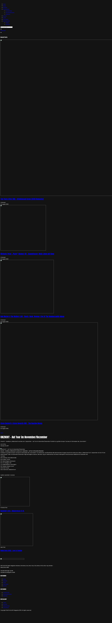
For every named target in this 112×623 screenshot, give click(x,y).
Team (7, 22)
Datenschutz (6, 606)
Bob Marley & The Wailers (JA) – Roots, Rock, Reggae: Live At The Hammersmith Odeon (32, 316)
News (4, 6)
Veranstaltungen (10, 12)
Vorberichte (9, 11)
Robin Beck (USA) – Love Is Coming (11, 550)
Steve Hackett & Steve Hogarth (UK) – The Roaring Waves (21, 423)
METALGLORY (6, 21)
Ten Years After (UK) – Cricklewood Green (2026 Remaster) (22, 199)
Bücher (5, 16)
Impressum (6, 607)
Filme (4, 17)
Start (4, 4)
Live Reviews (6, 9)
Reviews (5, 7)
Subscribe (3, 30)
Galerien (8, 14)
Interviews (5, 19)
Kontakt (8, 24)
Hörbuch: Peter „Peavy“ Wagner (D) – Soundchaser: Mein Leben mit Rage (27, 253)
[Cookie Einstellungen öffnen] (10, 621)
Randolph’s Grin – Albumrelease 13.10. (12, 511)
